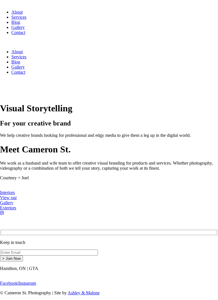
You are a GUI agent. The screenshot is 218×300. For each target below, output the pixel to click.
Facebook (9, 283)
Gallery (18, 27)
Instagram (27, 283)
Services (18, 17)
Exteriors (8, 207)
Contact (18, 32)
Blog (15, 22)
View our (8, 200)
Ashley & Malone (84, 292)
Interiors (7, 192)
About (17, 12)
